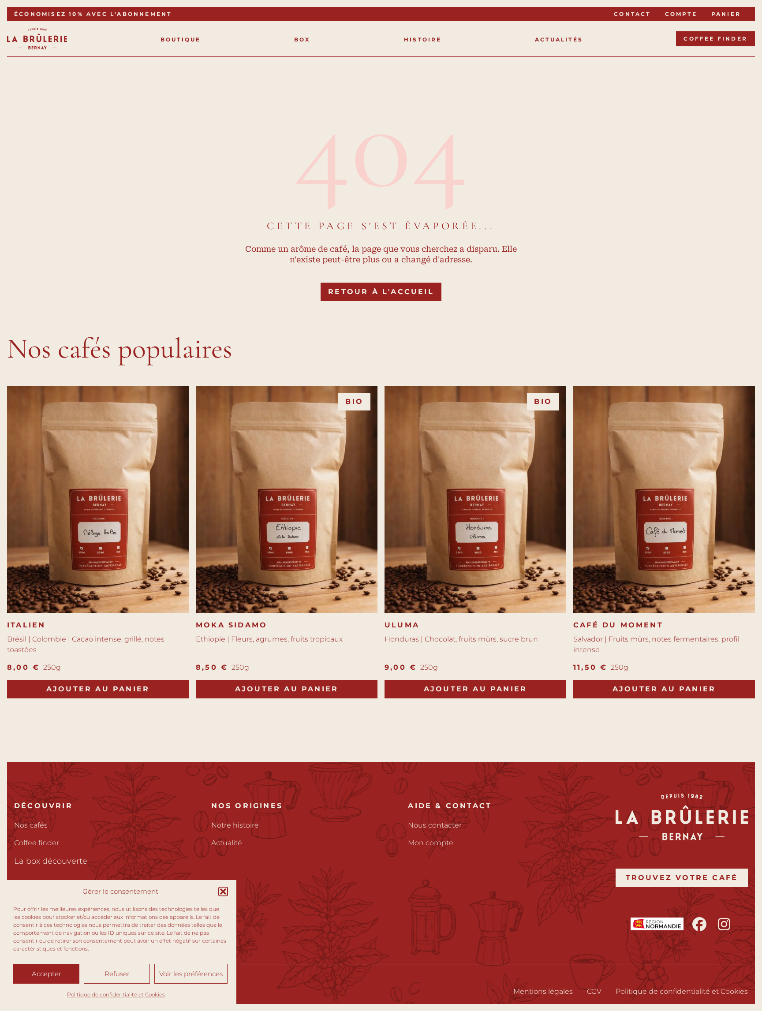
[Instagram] (724, 924)
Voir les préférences (191, 974)
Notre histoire (235, 825)
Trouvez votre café (682, 877)
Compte (681, 14)
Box (302, 39)
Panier (726, 14)
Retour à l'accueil (381, 291)
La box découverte (50, 861)
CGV (594, 991)
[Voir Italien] (98, 499)
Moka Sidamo (231, 625)
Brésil (16, 639)
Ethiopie (210, 639)
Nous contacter (435, 825)
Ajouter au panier (97, 689)
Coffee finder (715, 38)
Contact (632, 14)
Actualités (559, 39)
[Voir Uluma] (475, 499)
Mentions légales (543, 991)
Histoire (423, 39)
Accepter (46, 974)
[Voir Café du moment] (664, 499)
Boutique (181, 39)
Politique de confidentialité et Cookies (116, 994)
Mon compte (430, 843)
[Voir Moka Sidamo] (286, 499)
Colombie (49, 639)
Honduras (402, 639)
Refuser (117, 974)
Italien (26, 625)
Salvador (588, 639)
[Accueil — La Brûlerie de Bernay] (37, 38)
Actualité (226, 843)
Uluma (402, 625)
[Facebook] (699, 924)
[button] (223, 891)
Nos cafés (31, 825)
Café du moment (618, 625)
